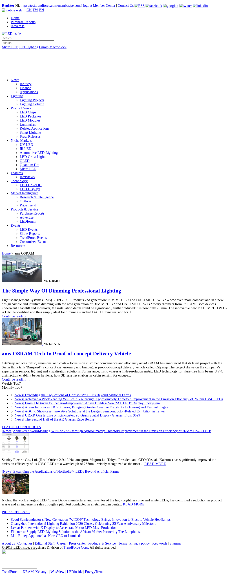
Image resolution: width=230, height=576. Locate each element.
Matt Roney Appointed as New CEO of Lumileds (46, 536)
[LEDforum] (115, 71)
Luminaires (28, 124)
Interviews (27, 177)
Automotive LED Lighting (39, 153)
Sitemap (175, 543)
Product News (21, 108)
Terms (122, 543)
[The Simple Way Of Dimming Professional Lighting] (22, 281)
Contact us (24, 543)
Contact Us (126, 5)
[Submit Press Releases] (115, 65)
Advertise (17, 26)
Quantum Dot (29, 165)
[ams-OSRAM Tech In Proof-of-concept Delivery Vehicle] (22, 344)
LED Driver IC (31, 185)
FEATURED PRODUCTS (21, 427)
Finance (25, 88)
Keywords (159, 543)
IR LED (25, 149)
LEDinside (74, 572)
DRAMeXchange (35, 572)
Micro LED (10, 47)
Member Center (104, 5)
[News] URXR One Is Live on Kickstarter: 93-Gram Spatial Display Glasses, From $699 (76, 415)
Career (61, 543)
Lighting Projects (32, 100)
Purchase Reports (23, 22)
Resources (18, 246)
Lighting (17, 96)
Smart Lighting (30, 132)
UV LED (26, 144)
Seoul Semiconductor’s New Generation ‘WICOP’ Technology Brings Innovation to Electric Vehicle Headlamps (90, 519)
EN (41, 10)
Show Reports (30, 233)
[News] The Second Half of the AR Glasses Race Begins (54, 419)
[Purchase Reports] (115, 52)
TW (35, 10)
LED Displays (30, 189)
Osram (44, 47)
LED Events (29, 229)
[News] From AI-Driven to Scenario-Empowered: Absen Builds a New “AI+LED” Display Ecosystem (86, 403)
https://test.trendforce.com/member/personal (51, 5)
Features (17, 173)
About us (8, 543)
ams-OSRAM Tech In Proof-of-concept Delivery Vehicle (66, 354)
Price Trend (28, 205)
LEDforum (27, 221)
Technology (19, 181)
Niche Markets (21, 140)
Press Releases (30, 136)
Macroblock (57, 47)
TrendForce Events (33, 237)
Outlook (25, 201)
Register (8, 5)
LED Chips (28, 112)
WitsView (57, 572)
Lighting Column (32, 104)
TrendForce (10, 572)
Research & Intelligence (37, 197)
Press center (77, 543)
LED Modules (30, 120)
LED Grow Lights (33, 157)
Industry (25, 84)
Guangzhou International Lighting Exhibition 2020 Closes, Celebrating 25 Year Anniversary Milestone (83, 523)
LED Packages (30, 116)
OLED (25, 161)
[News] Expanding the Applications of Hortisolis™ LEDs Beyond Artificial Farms (72, 395)
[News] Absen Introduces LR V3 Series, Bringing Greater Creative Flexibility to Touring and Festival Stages (90, 407)
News (15, 80)
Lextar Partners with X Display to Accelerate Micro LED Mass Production (64, 527)
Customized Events (33, 242)
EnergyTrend (94, 572)
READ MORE (155, 464)
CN (29, 10)
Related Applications (34, 128)
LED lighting (28, 47)
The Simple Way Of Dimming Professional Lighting (61, 291)
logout (87, 5)
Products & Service (24, 209)
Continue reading (16, 316)
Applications (29, 92)
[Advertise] (115, 58)
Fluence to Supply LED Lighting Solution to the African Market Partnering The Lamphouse (76, 532)
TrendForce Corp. (76, 547)
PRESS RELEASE (16, 512)
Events (15, 225)
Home (15, 18)
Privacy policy (139, 543)
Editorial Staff (45, 543)
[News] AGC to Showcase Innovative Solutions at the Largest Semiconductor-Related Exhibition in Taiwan (89, 411)
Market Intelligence (24, 193)
